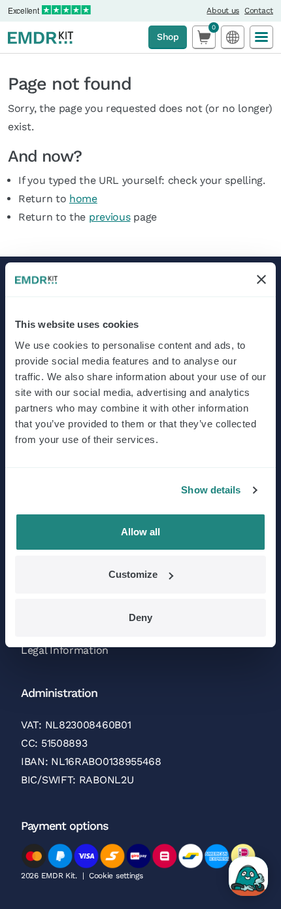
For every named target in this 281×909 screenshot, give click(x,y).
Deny (140, 617)
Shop (167, 36)
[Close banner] (261, 279)
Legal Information (64, 650)
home (83, 198)
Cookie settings (116, 875)
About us (223, 10)
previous (110, 217)
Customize (132, 574)
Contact (258, 10)
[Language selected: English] (233, 37)
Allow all (140, 531)
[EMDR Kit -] (40, 37)
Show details (210, 489)
